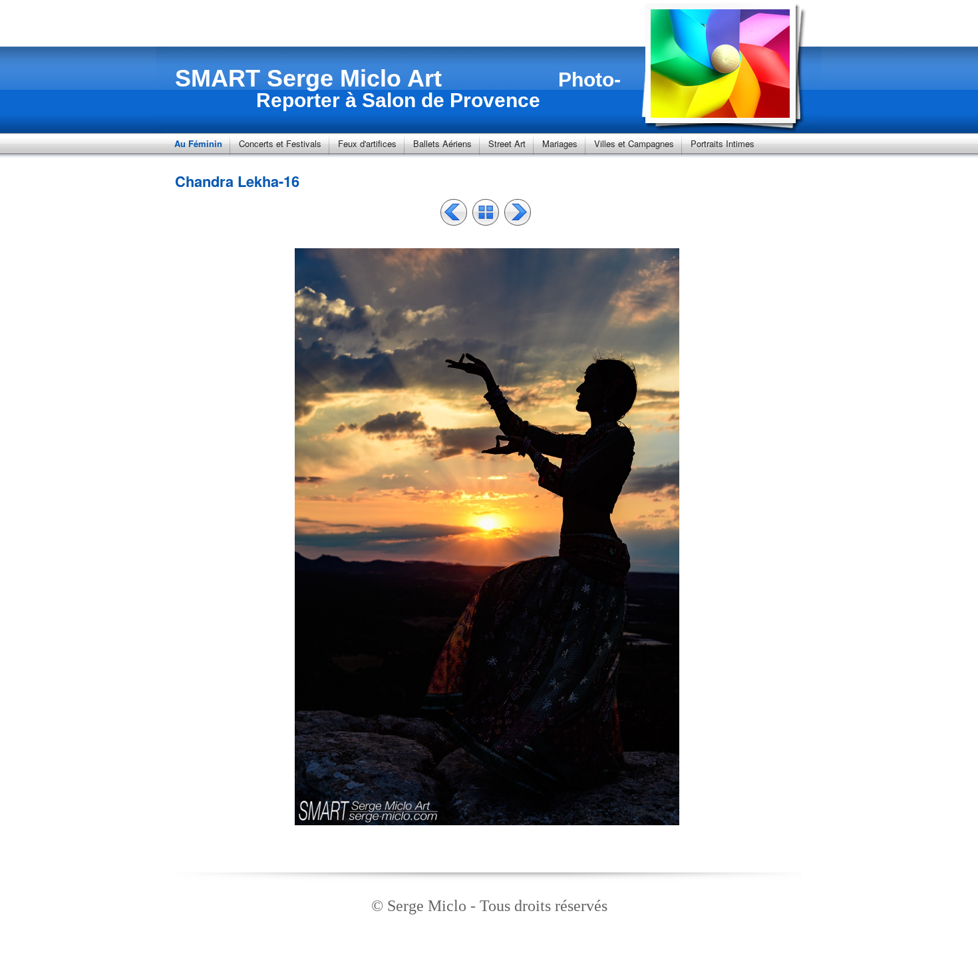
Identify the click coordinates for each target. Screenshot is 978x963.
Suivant (517, 212)
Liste (485, 212)
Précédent (453, 212)
